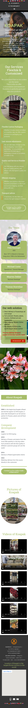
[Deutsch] (8, 1)
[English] (4, 1)
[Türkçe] (20, 1)
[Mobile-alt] (10, 699)
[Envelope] (14, 699)
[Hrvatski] (24, 1)
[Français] (11, 1)
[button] (14, 9)
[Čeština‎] (17, 1)
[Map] (17, 699)
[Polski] (13, 1)
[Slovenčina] (15, 1)
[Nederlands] (6, 1)
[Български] (22, 1)
